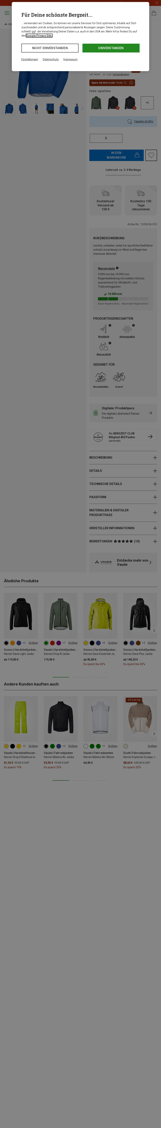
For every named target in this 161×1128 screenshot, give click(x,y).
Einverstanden (110, 48)
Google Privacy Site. (39, 35)
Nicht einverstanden (50, 48)
